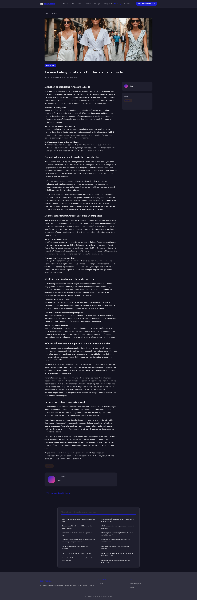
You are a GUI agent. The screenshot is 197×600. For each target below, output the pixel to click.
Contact (132, 587)
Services (127, 4)
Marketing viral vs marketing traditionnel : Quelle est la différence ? (117, 534)
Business (79, 4)
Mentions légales (135, 584)
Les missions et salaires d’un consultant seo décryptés (115, 547)
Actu (72, 4)
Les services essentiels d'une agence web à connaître (75, 547)
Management (107, 4)
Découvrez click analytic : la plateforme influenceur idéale (78, 520)
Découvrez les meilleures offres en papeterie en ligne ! (77, 534)
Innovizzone (48, 3)
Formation (88, 4)
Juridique (97, 4)
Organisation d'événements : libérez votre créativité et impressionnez (117, 520)
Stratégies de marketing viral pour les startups (76, 553)
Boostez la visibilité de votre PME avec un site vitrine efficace (77, 527)
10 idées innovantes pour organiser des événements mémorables (117, 527)
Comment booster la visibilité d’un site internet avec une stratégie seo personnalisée (78, 541)
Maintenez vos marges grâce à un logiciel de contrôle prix (115, 561)
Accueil (65, 4)
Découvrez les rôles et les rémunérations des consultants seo (115, 541)
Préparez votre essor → (146, 4)
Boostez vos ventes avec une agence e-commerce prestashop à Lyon (117, 554)
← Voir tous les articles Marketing (57, 493)
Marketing (117, 4)
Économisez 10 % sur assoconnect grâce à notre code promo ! (77, 559)
